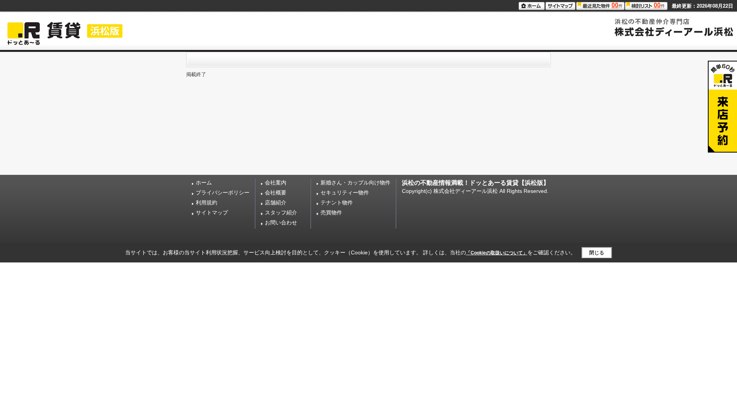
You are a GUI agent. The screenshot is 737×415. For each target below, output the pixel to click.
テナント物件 (337, 202)
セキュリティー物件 (345, 192)
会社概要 (275, 192)
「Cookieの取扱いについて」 (496, 253)
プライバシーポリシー (223, 192)
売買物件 (331, 212)
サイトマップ (212, 212)
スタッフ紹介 (281, 212)
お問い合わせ (281, 222)
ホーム (204, 182)
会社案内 (275, 182)
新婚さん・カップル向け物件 (355, 182)
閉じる (596, 253)
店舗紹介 (275, 202)
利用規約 (206, 202)
